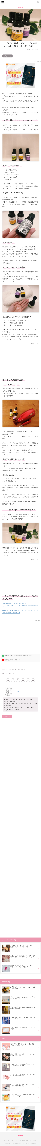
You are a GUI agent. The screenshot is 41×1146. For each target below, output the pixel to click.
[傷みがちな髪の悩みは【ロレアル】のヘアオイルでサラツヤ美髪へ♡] (6, 968)
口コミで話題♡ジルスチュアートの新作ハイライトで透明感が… (22, 1085)
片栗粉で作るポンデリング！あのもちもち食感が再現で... (22, 987)
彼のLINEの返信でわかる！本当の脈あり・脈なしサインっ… (22, 1044)
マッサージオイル (8, 674)
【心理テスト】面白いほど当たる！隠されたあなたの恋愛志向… (22, 1075)
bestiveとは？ (8, 1140)
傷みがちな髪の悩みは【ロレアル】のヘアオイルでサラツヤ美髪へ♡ (22, 966)
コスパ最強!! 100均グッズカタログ (14, 603)
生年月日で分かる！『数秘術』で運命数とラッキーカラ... (22, 1018)
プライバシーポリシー (21, 1140)
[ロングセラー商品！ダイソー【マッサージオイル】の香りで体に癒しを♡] (28, 680)
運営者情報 (33, 1140)
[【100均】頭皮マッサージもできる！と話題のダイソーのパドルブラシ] (6, 948)
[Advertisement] (20, 360)
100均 (5, 669)
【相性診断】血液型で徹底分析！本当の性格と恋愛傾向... (22, 1008)
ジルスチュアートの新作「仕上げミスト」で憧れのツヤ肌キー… (22, 1064)
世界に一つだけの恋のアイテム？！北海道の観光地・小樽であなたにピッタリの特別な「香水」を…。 (22, 956)
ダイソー (13, 669)
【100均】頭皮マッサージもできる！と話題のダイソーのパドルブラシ (22, 946)
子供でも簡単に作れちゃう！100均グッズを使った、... (22, 1028)
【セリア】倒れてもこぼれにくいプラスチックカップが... (22, 997)
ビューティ (7, 56)
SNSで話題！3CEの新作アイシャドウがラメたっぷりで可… (23, 1054)
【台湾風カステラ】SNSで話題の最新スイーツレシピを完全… (23, 1095)
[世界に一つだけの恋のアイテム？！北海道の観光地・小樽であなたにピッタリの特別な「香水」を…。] (6, 958)
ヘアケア (22, 669)
